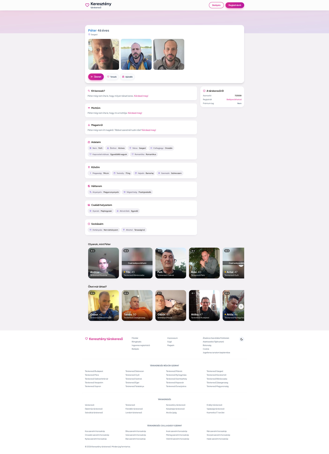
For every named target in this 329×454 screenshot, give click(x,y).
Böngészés (136, 341)
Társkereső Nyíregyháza (176, 375)
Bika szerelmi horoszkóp (136, 431)
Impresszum (172, 338)
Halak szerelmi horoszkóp (217, 439)
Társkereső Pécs (92, 375)
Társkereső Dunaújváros (176, 386)
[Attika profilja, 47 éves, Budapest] (204, 305)
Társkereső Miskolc (174, 371)
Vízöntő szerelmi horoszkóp (177, 439)
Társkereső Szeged (215, 371)
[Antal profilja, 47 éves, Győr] (238, 263)
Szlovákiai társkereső (94, 412)
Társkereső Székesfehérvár (96, 379)
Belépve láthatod (234, 99)
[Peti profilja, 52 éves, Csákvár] (170, 263)
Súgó (169, 341)
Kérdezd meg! (141, 95)
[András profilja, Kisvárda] (103, 263)
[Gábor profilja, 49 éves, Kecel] (170, 305)
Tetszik (112, 76)
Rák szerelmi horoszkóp (217, 431)
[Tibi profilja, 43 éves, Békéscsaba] (137, 263)
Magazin (170, 345)
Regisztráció (235, 5)
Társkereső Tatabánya (135, 386)
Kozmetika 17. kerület (215, 412)
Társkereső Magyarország (218, 386)
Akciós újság (171, 412)
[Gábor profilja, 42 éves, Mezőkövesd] (103, 305)
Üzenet (96, 76)
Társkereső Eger (132, 382)
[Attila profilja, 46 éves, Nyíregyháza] (238, 305)
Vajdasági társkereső (215, 409)
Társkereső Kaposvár (175, 382)
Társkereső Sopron (93, 386)
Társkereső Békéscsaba (217, 379)
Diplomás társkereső (94, 409)
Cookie (206, 349)
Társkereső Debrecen (135, 371)
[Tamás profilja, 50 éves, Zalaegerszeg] (137, 305)
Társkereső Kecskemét (216, 375)
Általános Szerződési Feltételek (216, 338)
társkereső (89, 405)
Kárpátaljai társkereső (175, 409)
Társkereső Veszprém (94, 382)
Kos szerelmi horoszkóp (95, 431)
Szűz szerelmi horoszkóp (136, 435)
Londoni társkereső (134, 412)
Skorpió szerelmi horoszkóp (218, 435)
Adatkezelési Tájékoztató (213, 341)
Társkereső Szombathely (176, 379)
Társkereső (130, 405)
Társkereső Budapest (94, 371)
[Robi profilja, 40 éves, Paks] (204, 263)
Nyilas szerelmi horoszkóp (96, 439)
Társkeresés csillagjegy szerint (164, 425)
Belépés (216, 5)
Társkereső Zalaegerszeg (217, 382)
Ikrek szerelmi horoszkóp (176, 431)
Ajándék (127, 76)
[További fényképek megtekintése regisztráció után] (103, 54)
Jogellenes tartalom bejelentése (216, 352)
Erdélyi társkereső (214, 405)
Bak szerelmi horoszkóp (136, 439)
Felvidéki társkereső (134, 409)
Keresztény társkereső (175, 405)
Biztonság (207, 345)
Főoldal (135, 338)
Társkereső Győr (133, 375)
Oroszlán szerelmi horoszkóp (97, 435)
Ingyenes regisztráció (141, 345)
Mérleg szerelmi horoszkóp (177, 435)
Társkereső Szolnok (134, 379)
